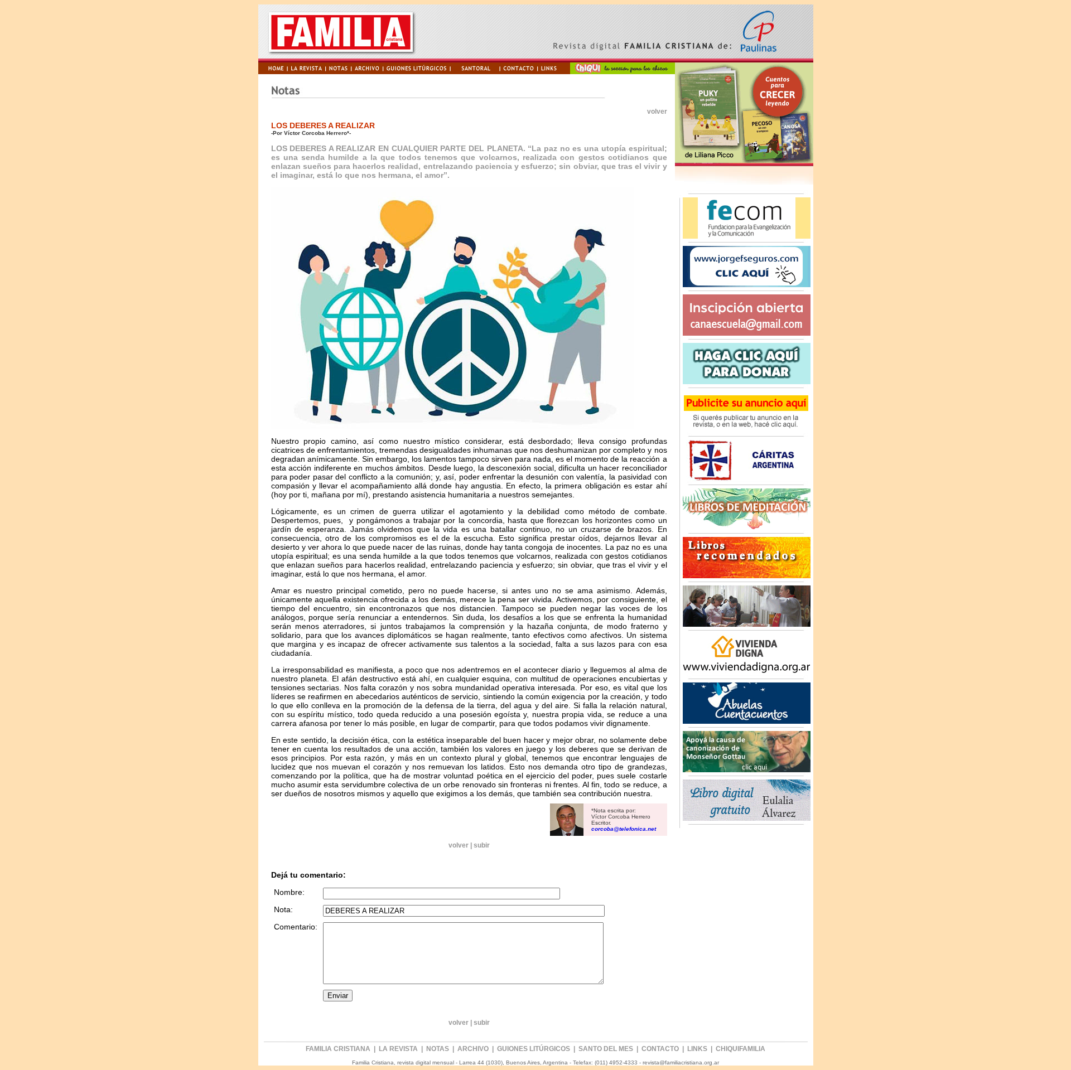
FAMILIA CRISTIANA (338, 1049)
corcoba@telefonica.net (623, 829)
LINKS (697, 1049)
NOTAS (437, 1049)
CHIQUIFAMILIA (740, 1049)
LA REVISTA (398, 1049)
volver (657, 111)
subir (482, 845)
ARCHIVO (473, 1049)
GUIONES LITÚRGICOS (534, 1049)
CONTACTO (660, 1049)
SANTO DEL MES (606, 1049)
